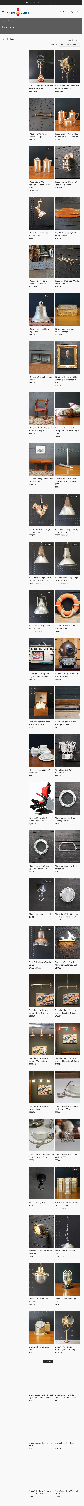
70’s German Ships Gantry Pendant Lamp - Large (66, 530)
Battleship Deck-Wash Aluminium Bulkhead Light (66, 963)
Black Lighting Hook (37, 1202)
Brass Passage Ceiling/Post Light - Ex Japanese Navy (41, 1396)
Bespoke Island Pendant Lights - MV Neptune (39, 1059)
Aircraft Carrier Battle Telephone (64, 771)
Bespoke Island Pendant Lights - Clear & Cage (39, 1011)
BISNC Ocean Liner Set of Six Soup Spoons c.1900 (41, 1155)
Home (4, 21)
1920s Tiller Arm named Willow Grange (39, 135)
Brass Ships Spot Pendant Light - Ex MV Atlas (40, 1492)
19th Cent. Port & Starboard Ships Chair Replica (41, 429)
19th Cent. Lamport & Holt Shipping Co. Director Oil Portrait (66, 380)
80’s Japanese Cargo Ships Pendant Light (66, 579)
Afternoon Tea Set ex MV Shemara (40, 771)
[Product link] (41, 72)
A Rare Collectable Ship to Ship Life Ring (66, 627)
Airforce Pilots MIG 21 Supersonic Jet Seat (38, 819)
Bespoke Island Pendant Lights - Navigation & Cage (67, 1059)
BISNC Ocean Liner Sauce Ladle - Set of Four (66, 1107)
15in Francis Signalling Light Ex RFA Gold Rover (67, 87)
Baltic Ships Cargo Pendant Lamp (41, 963)
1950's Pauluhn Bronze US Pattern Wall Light (66, 183)
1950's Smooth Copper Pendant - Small (39, 234)
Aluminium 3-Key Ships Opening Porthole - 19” (39, 867)
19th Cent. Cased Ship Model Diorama (41, 378)
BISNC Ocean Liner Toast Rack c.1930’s (66, 1155)
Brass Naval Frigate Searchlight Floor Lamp (65, 1348)
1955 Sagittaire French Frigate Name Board (38, 282)
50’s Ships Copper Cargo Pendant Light (40, 530)
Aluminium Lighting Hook (40, 914)
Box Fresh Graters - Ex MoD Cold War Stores (67, 1203)
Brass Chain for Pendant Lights (65, 1252)
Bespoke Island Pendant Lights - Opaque (39, 1107)
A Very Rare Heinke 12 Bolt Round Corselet (66, 675)
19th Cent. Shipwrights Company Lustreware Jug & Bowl (67, 430)
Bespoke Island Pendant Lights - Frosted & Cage (65, 1011)
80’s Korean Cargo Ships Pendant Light (39, 627)
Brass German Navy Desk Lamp (66, 1300)
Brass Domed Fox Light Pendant (39, 1300)
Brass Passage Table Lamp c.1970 (40, 1444)
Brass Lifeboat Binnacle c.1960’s (39, 1348)
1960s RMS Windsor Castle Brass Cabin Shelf (67, 282)
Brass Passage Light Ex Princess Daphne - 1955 (65, 1396)
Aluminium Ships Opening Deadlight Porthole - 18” (66, 915)
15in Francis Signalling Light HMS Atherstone (41, 87)
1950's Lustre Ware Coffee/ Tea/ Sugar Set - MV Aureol (67, 135)
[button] (3, 11)
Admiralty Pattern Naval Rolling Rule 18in (65, 723)
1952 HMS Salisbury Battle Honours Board (66, 234)
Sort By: (54, 44)
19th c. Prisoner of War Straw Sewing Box (65, 330)
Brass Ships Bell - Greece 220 (66, 1444)
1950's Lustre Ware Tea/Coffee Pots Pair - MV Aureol (40, 185)
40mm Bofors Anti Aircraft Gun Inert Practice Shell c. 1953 (66, 481)
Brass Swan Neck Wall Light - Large (67, 1492)
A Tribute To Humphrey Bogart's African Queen (39, 675)
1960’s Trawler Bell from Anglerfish (39, 330)
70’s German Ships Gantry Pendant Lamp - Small (40, 579)
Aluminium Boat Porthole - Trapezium (66, 867)
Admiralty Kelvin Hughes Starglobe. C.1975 (39, 723)
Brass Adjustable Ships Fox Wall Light (40, 1252)
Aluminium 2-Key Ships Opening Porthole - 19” (65, 819)
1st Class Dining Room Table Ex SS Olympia (41, 480)
